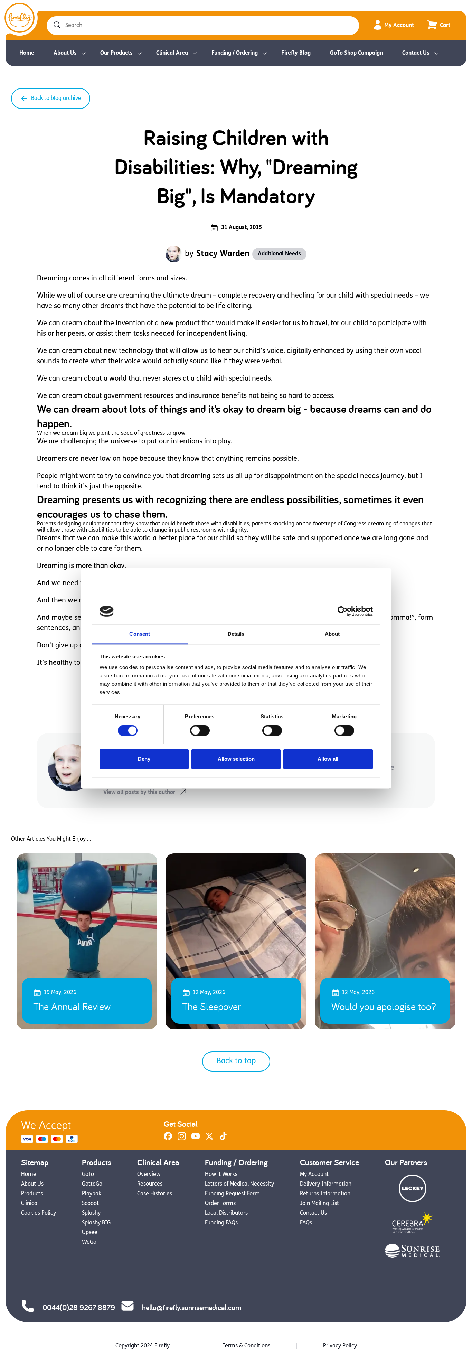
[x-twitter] (209, 1139)
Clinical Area (172, 53)
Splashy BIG (96, 1223)
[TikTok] (223, 1139)
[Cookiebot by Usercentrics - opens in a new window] (342, 611)
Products (32, 1194)
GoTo (88, 1174)
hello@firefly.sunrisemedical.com (191, 1307)
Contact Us (415, 53)
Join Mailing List (319, 1203)
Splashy (91, 1213)
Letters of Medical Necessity (239, 1184)
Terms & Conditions (246, 1346)
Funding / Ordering (234, 53)
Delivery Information (325, 1184)
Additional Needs (279, 254)
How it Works (221, 1174)
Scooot (90, 1203)
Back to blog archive (56, 98)
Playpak (91, 1194)
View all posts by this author (139, 792)
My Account (399, 25)
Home (26, 53)
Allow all (328, 759)
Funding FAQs (221, 1223)
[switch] (200, 730)
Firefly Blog (296, 53)
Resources (149, 1184)
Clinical (30, 1203)
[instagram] (182, 1139)
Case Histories (154, 1194)
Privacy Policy (340, 1346)
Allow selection (236, 759)
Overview (148, 1174)
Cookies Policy (38, 1213)
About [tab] (332, 634)
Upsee (89, 1232)
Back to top (236, 1061)
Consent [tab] (139, 634)
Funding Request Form (232, 1194)
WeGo (89, 1242)
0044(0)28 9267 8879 (79, 1307)
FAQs (306, 1223)
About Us (65, 53)
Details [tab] (236, 634)
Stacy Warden (222, 254)
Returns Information (325, 1194)
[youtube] (195, 1139)
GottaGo (92, 1184)
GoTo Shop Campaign (356, 53)
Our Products (116, 53)
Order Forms (220, 1203)
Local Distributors (226, 1213)
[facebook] (168, 1139)
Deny (144, 759)
